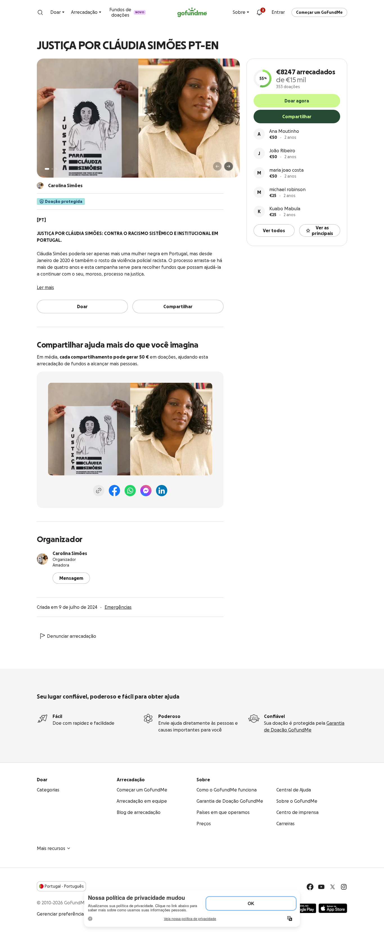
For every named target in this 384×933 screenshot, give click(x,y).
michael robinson (287, 189)
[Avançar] (228, 166)
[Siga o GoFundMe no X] (332, 886)
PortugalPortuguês (64, 886)
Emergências (118, 607)
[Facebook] (114, 490)
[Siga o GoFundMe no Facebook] (310, 886)
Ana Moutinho (284, 131)
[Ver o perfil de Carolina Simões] (42, 559)
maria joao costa (286, 170)
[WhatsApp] (130, 490)
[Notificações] (259, 12)
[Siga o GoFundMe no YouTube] (321, 886)
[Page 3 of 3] (56, 169)
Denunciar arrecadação (71, 636)
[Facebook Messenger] (146, 490)
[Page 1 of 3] (47, 169)
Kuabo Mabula (284, 208)
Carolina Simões (70, 553)
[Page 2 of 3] (52, 169)
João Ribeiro (282, 150)
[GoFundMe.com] (192, 12)
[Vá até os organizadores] (40, 185)
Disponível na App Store (333, 908)
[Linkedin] (161, 490)
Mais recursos (51, 848)
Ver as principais (322, 230)
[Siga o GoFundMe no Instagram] (343, 886)
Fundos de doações (126, 12)
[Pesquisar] (40, 12)
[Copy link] (98, 490)
